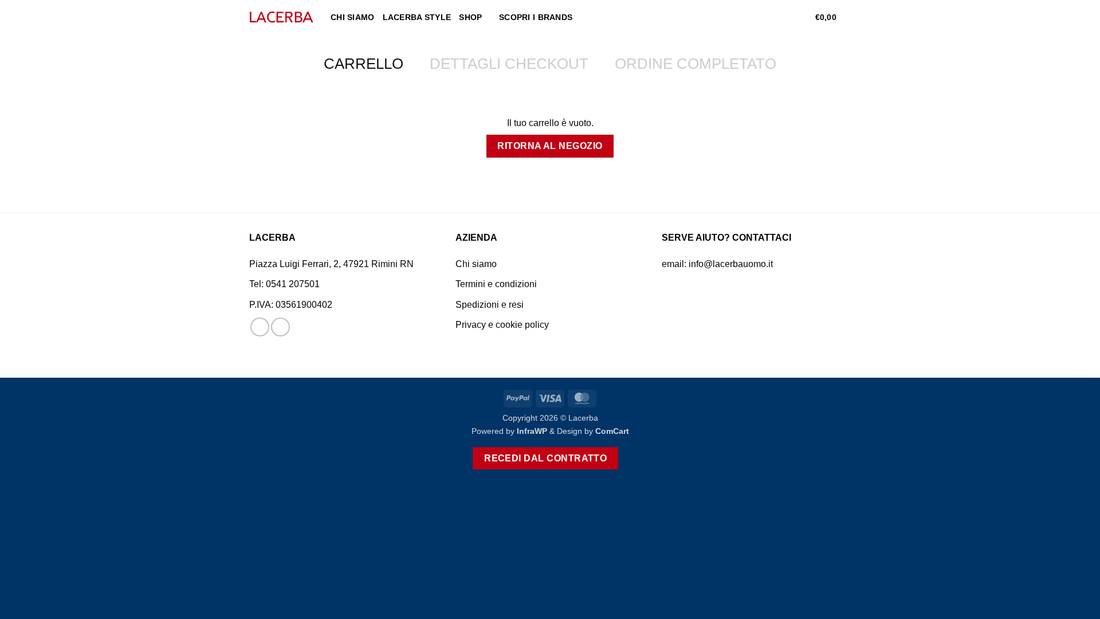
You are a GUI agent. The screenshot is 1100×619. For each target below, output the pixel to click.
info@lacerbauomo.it (731, 264)
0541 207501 (293, 284)
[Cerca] (765, 17)
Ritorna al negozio (549, 146)
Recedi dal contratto (545, 458)
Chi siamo (353, 17)
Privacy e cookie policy (502, 325)
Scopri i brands (535, 17)
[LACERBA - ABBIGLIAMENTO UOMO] (281, 17)
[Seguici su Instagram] (280, 327)
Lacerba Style (417, 17)
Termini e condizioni (496, 284)
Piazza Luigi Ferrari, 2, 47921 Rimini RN (331, 264)
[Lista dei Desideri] (802, 17)
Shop (470, 17)
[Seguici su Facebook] (259, 327)
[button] (783, 17)
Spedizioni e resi (489, 305)
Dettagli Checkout (509, 64)
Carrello (363, 64)
